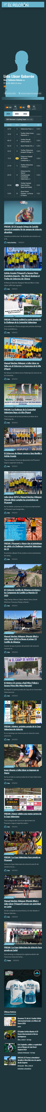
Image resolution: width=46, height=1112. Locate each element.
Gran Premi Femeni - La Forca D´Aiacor (27, 193)
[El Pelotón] (19, 4)
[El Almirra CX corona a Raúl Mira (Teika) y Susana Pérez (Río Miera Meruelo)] (23, 668)
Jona (8, 289)
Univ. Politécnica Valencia (13, 80)
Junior (19, 1026)
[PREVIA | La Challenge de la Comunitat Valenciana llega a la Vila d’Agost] (23, 395)
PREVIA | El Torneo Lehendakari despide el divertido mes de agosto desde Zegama (29, 1060)
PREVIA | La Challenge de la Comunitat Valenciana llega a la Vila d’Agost (20, 411)
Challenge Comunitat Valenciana (28, 223)
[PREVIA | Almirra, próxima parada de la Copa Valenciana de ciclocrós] (23, 712)
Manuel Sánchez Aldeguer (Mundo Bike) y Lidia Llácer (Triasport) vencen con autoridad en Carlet (22, 904)
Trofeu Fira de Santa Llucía (25, 140)
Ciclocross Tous (26, 129)
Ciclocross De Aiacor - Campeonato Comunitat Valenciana (25, 175)
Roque (9, 960)
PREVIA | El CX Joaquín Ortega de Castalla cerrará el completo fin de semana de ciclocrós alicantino (23, 229)
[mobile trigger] (6, 4)
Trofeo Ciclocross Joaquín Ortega (27, 151)
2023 (17, 114)
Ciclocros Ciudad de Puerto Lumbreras (26, 158)
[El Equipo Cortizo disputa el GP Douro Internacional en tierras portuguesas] (10, 1034)
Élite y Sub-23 (22, 1040)
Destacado (21, 1066)
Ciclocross (9, 223)
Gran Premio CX (26, 146)
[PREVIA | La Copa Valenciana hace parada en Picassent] (23, 843)
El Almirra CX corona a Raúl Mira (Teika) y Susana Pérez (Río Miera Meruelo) (21, 684)
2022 (25, 114)
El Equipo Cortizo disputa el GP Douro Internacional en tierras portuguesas (28, 1033)
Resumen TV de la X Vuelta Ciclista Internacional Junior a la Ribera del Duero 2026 (29, 1020)
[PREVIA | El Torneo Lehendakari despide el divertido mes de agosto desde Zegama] (10, 1060)
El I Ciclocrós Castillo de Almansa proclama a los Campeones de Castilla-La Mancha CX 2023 (22, 593)
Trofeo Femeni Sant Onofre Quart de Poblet (26, 185)
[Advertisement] (23, 25)
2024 (8, 114)
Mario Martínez (11, 242)
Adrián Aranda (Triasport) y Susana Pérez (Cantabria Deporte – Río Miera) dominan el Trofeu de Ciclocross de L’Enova (22, 276)
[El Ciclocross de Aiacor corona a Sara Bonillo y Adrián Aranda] (23, 439)
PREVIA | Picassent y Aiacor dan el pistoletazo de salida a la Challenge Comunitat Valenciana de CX (23, 546)
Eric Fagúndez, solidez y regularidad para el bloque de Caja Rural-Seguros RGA (30, 1046)
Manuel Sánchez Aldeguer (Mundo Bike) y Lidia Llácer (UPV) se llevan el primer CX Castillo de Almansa (21, 639)
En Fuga (29, 1040)
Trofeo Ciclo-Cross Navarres (27, 134)
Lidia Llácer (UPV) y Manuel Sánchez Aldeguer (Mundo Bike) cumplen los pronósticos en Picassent (23, 500)
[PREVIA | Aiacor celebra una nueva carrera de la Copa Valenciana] (23, 799)
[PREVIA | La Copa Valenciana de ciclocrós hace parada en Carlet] (23, 933)
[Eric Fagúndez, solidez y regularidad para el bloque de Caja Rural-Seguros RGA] (10, 1047)
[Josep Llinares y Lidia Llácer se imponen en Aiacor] (23, 755)
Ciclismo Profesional (23, 1053)
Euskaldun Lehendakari (24, 1069)
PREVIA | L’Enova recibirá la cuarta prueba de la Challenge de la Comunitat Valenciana (22, 321)
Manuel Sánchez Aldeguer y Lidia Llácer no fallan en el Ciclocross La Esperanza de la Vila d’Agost (22, 366)
